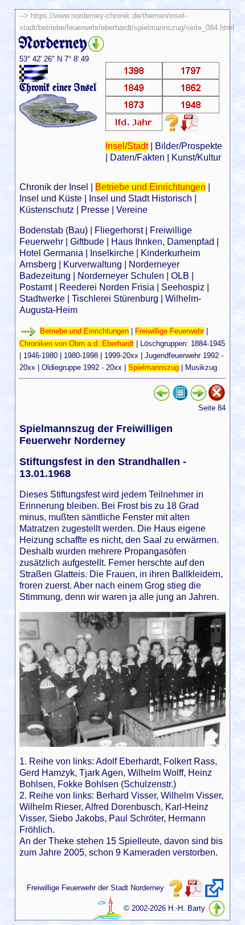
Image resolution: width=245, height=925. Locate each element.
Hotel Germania (51, 253)
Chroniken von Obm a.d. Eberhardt (76, 343)
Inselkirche (112, 253)
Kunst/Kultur (196, 157)
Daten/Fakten (137, 157)
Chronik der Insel (53, 187)
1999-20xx (121, 355)
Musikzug (201, 367)
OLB (180, 276)
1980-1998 (81, 355)
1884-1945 (208, 343)
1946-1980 (40, 355)
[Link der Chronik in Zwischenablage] (214, 888)
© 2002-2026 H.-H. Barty (164, 908)
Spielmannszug (153, 367)
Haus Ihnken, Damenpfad (162, 241)
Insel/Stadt (126, 146)
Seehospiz (183, 287)
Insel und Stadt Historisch (140, 198)
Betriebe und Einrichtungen (150, 187)
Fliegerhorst (119, 230)
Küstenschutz (46, 210)
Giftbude (87, 241)
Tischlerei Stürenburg (115, 298)
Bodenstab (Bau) (53, 230)
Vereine (132, 210)
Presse (95, 210)
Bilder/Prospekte (188, 146)
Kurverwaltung (92, 264)
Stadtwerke (42, 298)
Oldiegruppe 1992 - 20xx (82, 367)
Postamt (35, 287)
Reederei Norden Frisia (106, 287)
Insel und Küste (50, 198)
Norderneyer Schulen (120, 276)
